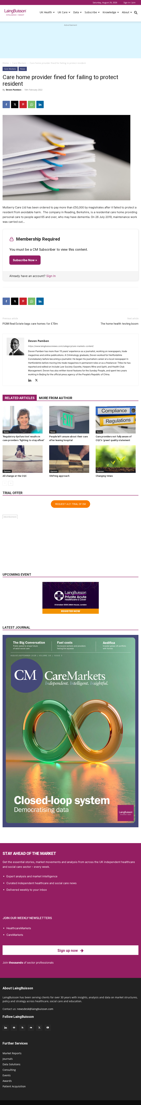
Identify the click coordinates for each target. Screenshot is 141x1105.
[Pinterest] (23, 104)
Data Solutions (11, 1064)
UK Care (63, 12)
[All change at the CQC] (24, 459)
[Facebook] (6, 104)
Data (76, 12)
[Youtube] (48, 1028)
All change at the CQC (15, 476)
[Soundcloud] (31, 1028)
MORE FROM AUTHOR (55, 398)
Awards (7, 1081)
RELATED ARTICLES (20, 398)
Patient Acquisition (14, 1086)
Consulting (9, 1070)
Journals (8, 1058)
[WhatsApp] (31, 104)
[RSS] (22, 1028)
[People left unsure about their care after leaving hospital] (70, 420)
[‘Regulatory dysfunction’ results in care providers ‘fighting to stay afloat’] (24, 420)
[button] (135, 13)
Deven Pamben (13, 89)
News (22, 68)
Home (6, 63)
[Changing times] (117, 459)
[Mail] (14, 1028)
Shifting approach (59, 476)
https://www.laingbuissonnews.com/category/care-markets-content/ (61, 346)
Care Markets (19, 63)
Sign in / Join (129, 2)
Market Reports (12, 1053)
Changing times (104, 476)
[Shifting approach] (70, 459)
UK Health (46, 12)
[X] (14, 104)
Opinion (7, 471)
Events (7, 1075)
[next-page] (10, 483)
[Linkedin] (40, 104)
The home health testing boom (119, 323)
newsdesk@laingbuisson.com (35, 1009)
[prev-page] (5, 483)
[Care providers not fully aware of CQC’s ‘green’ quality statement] (117, 420)
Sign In (51, 276)
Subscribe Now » (25, 260)
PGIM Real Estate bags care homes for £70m (30, 323)
